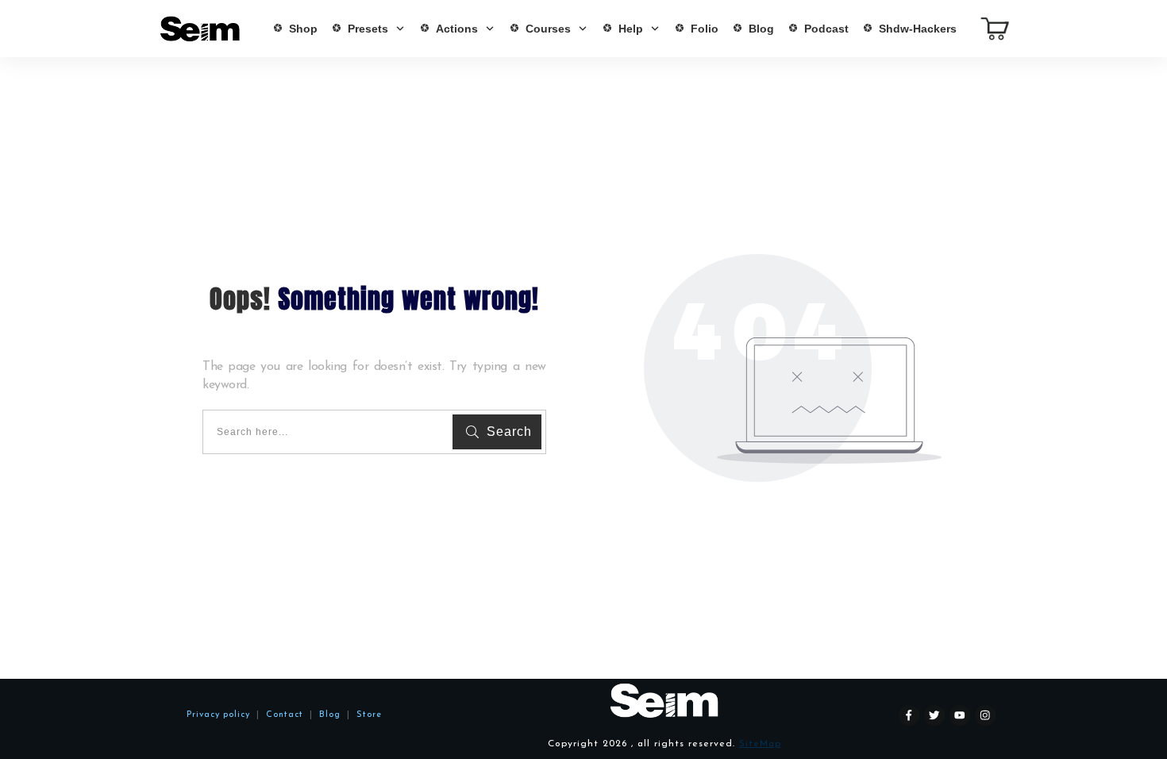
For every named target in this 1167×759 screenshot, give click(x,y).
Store (369, 715)
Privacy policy (218, 715)
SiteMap (760, 744)
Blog (327, 715)
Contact (284, 715)
